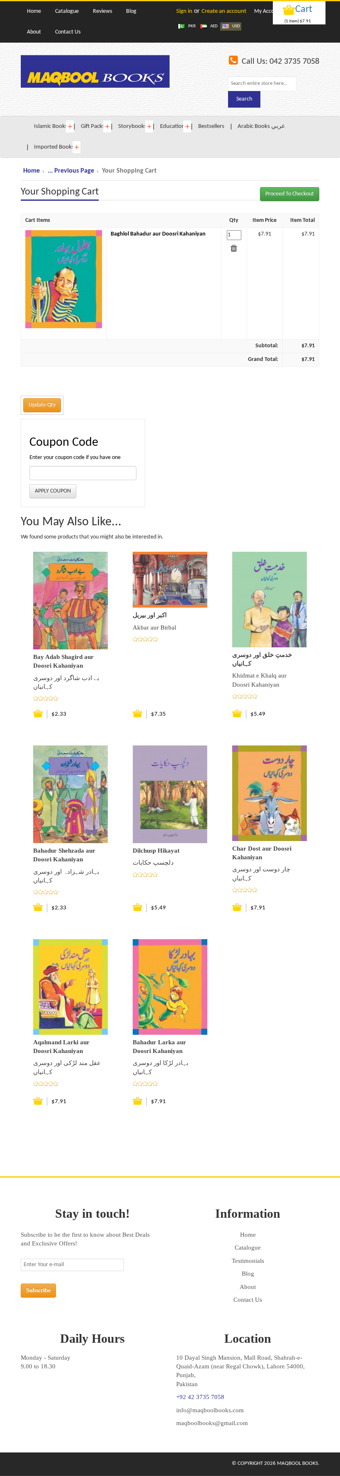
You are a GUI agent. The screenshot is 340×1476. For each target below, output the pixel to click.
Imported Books (54, 147)
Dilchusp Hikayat (156, 850)
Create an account (224, 11)
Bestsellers (211, 126)
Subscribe (38, 1290)
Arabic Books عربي (261, 126)
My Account (268, 11)
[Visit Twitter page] (45, 1464)
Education (172, 126)
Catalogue (248, 1247)
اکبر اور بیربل (150, 615)
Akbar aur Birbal (154, 627)
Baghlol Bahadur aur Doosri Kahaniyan (158, 234)
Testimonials (248, 1260)
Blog (248, 1273)
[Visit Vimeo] (62, 1464)
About (248, 1287)
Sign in (184, 11)
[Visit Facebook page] (28, 1464)
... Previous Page (71, 171)
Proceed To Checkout (289, 194)
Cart (303, 9)
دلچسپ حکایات (153, 862)
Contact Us (247, 1299)
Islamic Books (51, 126)
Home (31, 171)
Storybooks (132, 126)
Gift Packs (93, 126)
